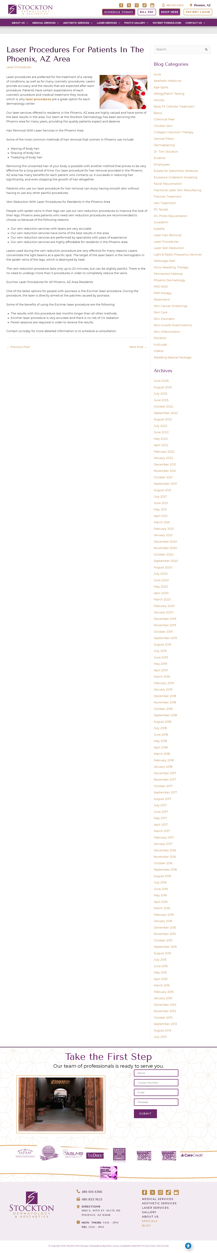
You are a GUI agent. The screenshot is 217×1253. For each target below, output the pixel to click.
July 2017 (160, 805)
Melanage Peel (164, 261)
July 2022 (160, 426)
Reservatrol (162, 299)
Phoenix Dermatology (169, 280)
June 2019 (161, 657)
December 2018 (165, 696)
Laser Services (155, 1207)
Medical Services (157, 1199)
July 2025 (160, 393)
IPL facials (161, 209)
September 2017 (165, 792)
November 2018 (165, 702)
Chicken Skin (163, 126)
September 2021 (165, 483)
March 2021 (162, 522)
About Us (150, 1216)
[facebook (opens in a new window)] (121, 5)
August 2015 (162, 953)
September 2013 (165, 1024)
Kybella (159, 229)
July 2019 (160, 651)
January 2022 (163, 458)
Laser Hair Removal (168, 235)
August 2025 (163, 387)
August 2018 (162, 722)
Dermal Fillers (164, 139)
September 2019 (165, 638)
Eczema (159, 158)
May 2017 (160, 818)
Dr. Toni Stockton (166, 151)
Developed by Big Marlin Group (104, 1246)
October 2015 (163, 940)
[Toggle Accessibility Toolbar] (188, 1246)
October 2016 (163, 863)
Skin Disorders (164, 319)
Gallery (149, 1212)
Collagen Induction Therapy (173, 132)
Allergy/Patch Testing (169, 93)
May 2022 (161, 439)
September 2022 (166, 413)
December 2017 (165, 773)
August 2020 (163, 567)
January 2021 (163, 535)
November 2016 (165, 857)
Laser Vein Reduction (169, 248)
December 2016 (165, 850)
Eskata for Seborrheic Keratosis (176, 171)
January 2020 (163, 612)
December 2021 (165, 464)
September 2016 (165, 869)
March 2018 (162, 754)
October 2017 (163, 786)
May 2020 (161, 586)
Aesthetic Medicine (167, 81)
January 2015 (163, 998)
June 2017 (161, 812)
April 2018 (161, 747)
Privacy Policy (149, 1246)
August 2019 (162, 644)
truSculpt (160, 344)
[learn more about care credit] (192, 1155)
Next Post (138, 347)
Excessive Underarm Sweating (175, 177)
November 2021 (165, 471)
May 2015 (160, 972)
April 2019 (161, 670)
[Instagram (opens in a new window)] (137, 5)
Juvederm (161, 222)
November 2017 (165, 779)
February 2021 (164, 529)
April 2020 (161, 593)
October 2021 (163, 477)
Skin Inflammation (167, 331)
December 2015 (165, 927)
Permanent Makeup (168, 274)
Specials (150, 1221)
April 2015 (160, 979)
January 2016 (163, 921)
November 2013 (165, 1011)
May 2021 (160, 509)
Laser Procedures (18, 67)
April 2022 (161, 445)
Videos (158, 351)
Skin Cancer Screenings (171, 306)
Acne (157, 74)
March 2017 (162, 831)
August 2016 (162, 876)
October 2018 (163, 709)
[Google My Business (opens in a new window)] (152, 5)
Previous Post (18, 347)
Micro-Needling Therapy (171, 267)
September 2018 (165, 715)
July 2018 (160, 728)
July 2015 (160, 959)
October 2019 (163, 631)
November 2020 (165, 548)
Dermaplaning (164, 145)
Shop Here (169, 11)
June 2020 (161, 580)
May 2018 (160, 741)
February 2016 (164, 914)
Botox (158, 113)
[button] (26, 23)
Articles (159, 100)
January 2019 (163, 689)
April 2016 (161, 902)
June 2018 (161, 734)
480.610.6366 (174, 5)
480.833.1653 (92, 1199)
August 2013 (162, 1030)
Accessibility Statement (130, 1246)
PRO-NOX (161, 286)
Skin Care (160, 312)
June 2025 (161, 400)
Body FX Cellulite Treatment (174, 106)
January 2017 (163, 844)
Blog (146, 1225)
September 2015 (165, 947)
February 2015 (164, 992)
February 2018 (164, 760)
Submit (145, 1113)
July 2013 (160, 1037)
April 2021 (161, 516)
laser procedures (38, 99)
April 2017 (161, 824)
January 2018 (163, 766)
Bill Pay (147, 11)
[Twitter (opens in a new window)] (129, 5)
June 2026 (161, 381)
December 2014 (165, 1005)
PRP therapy (163, 293)
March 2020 (162, 599)
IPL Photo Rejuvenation (170, 216)
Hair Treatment (165, 203)
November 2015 (165, 934)
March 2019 (162, 676)
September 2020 (166, 561)
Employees (162, 164)
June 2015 (161, 966)
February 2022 (164, 451)
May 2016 (160, 895)
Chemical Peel (164, 119)
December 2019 (165, 619)
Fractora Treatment (168, 196)
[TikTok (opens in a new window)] (145, 5)
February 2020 (164, 606)
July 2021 (160, 496)
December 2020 (165, 541)
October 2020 (163, 554)
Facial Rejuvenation (168, 183)
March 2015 (162, 985)
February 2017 (164, 837)
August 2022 (163, 419)
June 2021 (161, 503)
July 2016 (160, 882)
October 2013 (163, 1017)
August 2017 (162, 799)
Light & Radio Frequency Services (178, 254)
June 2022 (161, 432)
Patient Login (198, 11)
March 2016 (162, 908)
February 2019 (164, 683)
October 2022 (163, 406)
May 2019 (160, 664)
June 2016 (161, 889)
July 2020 (161, 574)
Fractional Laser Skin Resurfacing (177, 190)
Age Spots (161, 87)
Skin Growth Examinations (173, 325)
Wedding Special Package (172, 357)
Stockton (160, 338)
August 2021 (162, 490)
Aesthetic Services (159, 1203)
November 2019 (165, 625)
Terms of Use (163, 1246)
